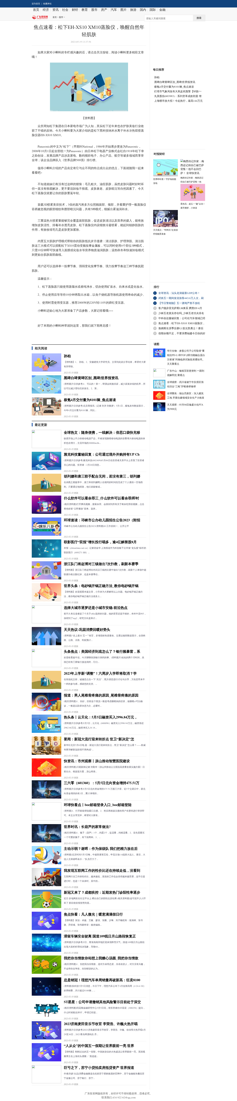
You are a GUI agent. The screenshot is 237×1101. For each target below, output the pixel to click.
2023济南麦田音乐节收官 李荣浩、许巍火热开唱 (101, 1023)
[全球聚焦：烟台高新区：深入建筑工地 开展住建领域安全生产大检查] (159, 395)
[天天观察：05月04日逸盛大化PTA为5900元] (159, 406)
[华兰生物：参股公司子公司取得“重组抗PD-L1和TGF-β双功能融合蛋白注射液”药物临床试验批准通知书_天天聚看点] (159, 352)
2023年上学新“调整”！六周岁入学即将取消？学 (100, 673)
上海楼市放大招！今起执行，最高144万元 (178, 100)
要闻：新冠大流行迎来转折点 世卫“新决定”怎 (99, 739)
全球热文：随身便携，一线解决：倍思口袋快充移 (102, 432)
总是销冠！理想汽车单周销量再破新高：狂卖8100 (102, 979)
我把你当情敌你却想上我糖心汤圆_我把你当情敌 (101, 958)
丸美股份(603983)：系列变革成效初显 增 (177, 96)
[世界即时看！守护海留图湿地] (165, 167)
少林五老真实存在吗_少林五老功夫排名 (181, 313)
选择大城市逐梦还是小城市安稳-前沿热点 (96, 607)
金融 (162, 9)
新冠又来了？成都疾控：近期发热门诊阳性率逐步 (102, 892)
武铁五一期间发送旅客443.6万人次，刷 (181, 298)
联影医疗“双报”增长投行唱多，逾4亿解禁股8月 (100, 541)
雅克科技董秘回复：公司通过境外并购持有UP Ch (101, 454)
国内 (143, 9)
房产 (104, 9)
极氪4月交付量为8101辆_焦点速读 (90, 399)
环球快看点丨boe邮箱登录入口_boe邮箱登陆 (98, 804)
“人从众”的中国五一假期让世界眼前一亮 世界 (99, 1045)
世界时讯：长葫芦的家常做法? (87, 826)
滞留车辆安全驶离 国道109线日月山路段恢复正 (100, 936)
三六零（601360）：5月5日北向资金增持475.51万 (101, 782)
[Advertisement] (176, 42)
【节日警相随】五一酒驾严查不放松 (179, 303)
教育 (85, 9)
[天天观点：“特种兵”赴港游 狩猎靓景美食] (165, 218)
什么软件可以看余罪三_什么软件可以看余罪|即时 (101, 498)
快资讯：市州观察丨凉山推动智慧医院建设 (97, 760)
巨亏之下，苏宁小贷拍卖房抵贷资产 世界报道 (99, 1067)
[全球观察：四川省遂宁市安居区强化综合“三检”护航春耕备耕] (159, 383)
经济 (46, 9)
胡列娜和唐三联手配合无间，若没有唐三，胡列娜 (102, 476)
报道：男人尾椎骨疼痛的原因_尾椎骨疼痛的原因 (101, 695)
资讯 (55, 9)
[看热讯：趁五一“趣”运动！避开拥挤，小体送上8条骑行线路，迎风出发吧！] (192, 192)
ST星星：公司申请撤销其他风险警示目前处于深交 (102, 1001)
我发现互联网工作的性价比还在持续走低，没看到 (102, 870)
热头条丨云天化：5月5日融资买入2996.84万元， (101, 717)
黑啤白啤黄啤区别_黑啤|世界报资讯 (91, 377)
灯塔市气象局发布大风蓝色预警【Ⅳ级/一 (178, 91)
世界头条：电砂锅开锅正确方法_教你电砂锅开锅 (101, 585)
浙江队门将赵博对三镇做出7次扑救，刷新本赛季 (101, 563)
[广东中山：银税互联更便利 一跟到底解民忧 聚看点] (159, 372)
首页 (36, 9)
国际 (153, 9)
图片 (123, 9)
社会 (65, 9)
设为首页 (36, 3)
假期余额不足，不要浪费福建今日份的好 (181, 333)
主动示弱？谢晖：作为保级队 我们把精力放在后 (101, 848)
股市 (94, 9)
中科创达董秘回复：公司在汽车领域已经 (181, 318)
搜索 (199, 18)
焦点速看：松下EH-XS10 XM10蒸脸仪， (181, 323)
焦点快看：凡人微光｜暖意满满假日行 (93, 914)
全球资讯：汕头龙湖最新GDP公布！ (179, 293)
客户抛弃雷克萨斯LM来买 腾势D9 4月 (180, 308)
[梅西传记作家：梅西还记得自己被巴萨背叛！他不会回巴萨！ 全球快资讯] (192, 166)
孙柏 (67, 355)
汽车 (114, 9)
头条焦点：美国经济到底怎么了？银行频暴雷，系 (102, 651)
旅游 (133, 9)
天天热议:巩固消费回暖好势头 (87, 629)
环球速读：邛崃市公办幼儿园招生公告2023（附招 (102, 520)
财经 (75, 9)
